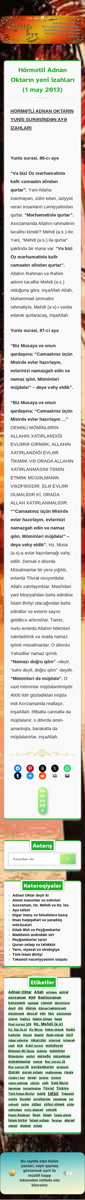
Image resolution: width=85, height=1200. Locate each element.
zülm (70, 1104)
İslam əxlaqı (39, 1120)
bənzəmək (16, 1003)
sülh (45, 1083)
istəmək (69, 1040)
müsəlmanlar (19, 1062)
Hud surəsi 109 (19, 1024)
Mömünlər (16, 1056)
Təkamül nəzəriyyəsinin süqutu (39, 959)
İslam (47, 1115)
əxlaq (37, 1125)
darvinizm (62, 1003)
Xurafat (25, 1099)
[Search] (68, 859)
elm (43, 1013)
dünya (31, 1008)
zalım (25, 1104)
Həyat (27, 1035)
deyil (12, 1008)
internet (55, 1040)
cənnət (46, 1003)
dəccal (32, 1013)
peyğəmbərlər (42, 1067)
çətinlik (51, 1109)
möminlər (57, 1051)
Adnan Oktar (20, 992)
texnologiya (32, 1088)
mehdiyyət (54, 1045)
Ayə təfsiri (21, 910)
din (20, 1008)
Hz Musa (36, 1029)
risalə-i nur (16, 1077)
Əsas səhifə (42, 800)
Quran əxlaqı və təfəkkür (33, 945)
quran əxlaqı (32, 1072)
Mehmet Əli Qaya (21, 1051)
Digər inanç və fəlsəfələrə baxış (40, 915)
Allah (39, 992)
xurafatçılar (42, 1099)
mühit (30, 1056)
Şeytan (57, 1120)
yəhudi (13, 1104)
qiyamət (63, 1067)
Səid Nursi (59, 1083)
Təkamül (67, 1093)
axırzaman (17, 997)
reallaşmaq (53, 1072)
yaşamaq (60, 1099)
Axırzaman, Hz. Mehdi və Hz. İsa (40, 905)
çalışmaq (15, 1109)
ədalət (13, 1125)
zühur (37, 1104)
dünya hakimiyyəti (52, 1008)
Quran (14, 1072)
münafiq (44, 1056)
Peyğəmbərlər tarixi (29, 940)
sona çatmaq (18, 1083)
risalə (68, 1072)
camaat (33, 1003)
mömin (42, 1051)
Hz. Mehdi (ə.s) (48, 1024)
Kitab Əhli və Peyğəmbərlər (36, 930)
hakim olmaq (42, 1019)
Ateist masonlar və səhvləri (36, 900)
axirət (63, 992)
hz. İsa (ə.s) (17, 1029)
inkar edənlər (18, 1040)
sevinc (44, 1077)
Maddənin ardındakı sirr (33, 935)
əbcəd (69, 1120)
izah (11, 1045)
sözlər (35, 1083)
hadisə (25, 1019)
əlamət (25, 1125)
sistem (56, 1077)
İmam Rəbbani (19, 1115)
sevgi (32, 1077)
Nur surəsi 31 (55, 1061)
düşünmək (16, 1013)
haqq (58, 1019)
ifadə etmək (55, 1035)
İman (37, 1115)
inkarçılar (38, 1040)
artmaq (51, 992)
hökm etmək (54, 1029)
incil (69, 1035)
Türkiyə (62, 1088)
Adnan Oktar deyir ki (30, 895)
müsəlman (61, 1056)
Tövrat (48, 1088)
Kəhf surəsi (34, 1045)
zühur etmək (54, 1104)
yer (71, 1099)
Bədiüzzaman (49, 997)
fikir (51, 1013)
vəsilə (12, 1099)
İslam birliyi (17, 1120)
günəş (13, 1019)
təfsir (53, 1093)
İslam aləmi (62, 1115)
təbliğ (41, 1093)
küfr (20, 1045)
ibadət (39, 1035)
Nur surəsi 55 (18, 1067)
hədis (70, 1029)
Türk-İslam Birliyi (27, 954)
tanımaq (14, 1088)
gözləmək (64, 1013)
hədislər (14, 1035)
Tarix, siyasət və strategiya (35, 950)
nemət (37, 1061)
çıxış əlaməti (34, 1109)
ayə (32, 997)
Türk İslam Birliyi (21, 1093)
